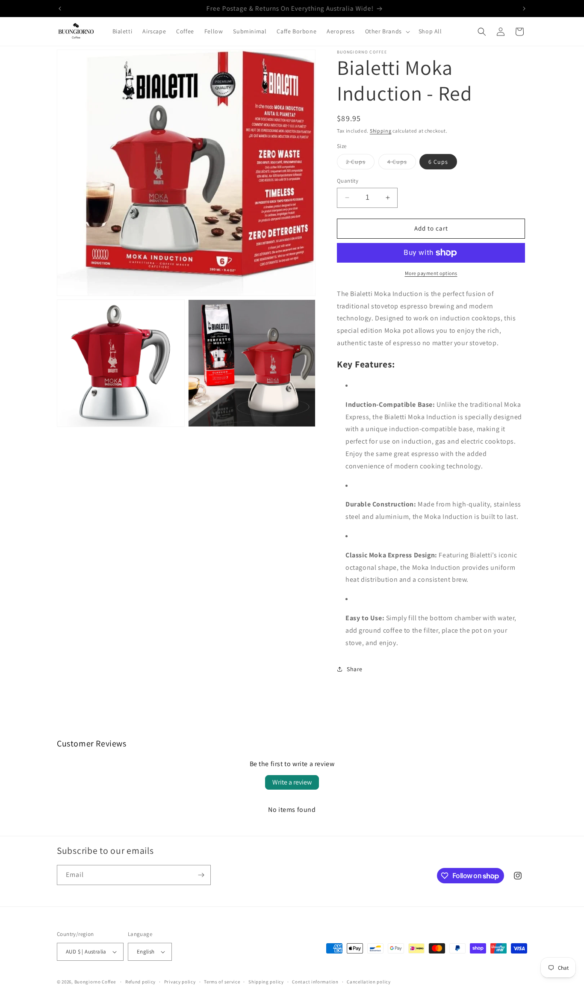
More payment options (431, 273)
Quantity (347, 180)
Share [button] (355, 669)
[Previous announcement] (59, 8)
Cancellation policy (368, 981)
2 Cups (360, 163)
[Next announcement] (524, 8)
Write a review (292, 782)
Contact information (315, 981)
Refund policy (140, 981)
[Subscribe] (201, 875)
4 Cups (401, 163)
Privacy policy (180, 981)
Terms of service (222, 981)
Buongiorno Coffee (95, 982)
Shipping (381, 130)
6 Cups (438, 162)
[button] (386, 32)
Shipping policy (266, 981)
